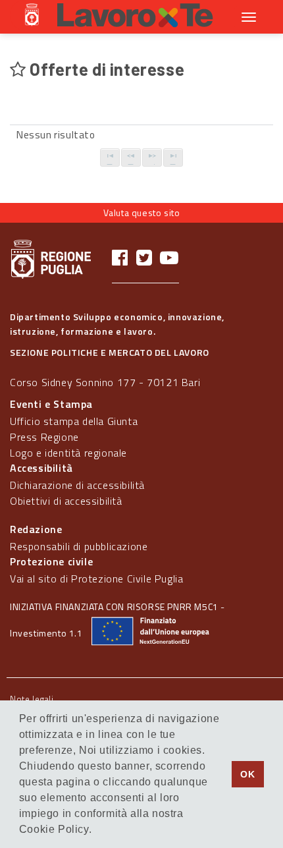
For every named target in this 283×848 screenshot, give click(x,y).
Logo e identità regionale (68, 453)
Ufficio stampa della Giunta (74, 421)
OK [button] (247, 774)
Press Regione (44, 437)
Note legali (32, 699)
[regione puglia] (33, 16)
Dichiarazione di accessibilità (77, 485)
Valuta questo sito (141, 212)
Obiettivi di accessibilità (66, 501)
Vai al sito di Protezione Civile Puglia (96, 578)
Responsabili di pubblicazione (78, 546)
